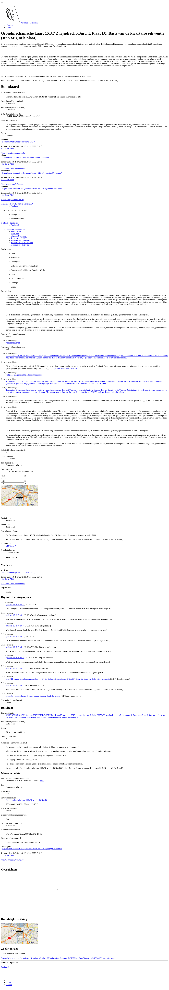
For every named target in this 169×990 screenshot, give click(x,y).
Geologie (14, 206)
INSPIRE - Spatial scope (10, 223)
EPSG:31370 (11, 546)
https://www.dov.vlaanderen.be (13, 153)
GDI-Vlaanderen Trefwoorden (13, 229)
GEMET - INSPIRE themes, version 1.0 (17, 204)
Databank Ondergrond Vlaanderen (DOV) (18, 142)
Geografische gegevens (20, 245)
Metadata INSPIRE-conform (22, 243)
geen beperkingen (13, 343)
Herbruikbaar (16, 231)
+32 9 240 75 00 (7, 148)
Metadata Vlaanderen (29, 23)
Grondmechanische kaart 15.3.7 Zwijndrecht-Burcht (26, 800)
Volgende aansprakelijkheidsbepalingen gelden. (24, 375)
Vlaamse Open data (18, 236)
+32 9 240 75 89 (7, 180)
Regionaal (15, 225)
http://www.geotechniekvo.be (12, 184)
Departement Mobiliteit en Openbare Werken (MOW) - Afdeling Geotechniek (32, 173)
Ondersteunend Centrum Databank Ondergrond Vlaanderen (25, 157)
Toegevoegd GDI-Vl (19, 238)
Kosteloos (15, 234)
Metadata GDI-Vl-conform (21, 240)
